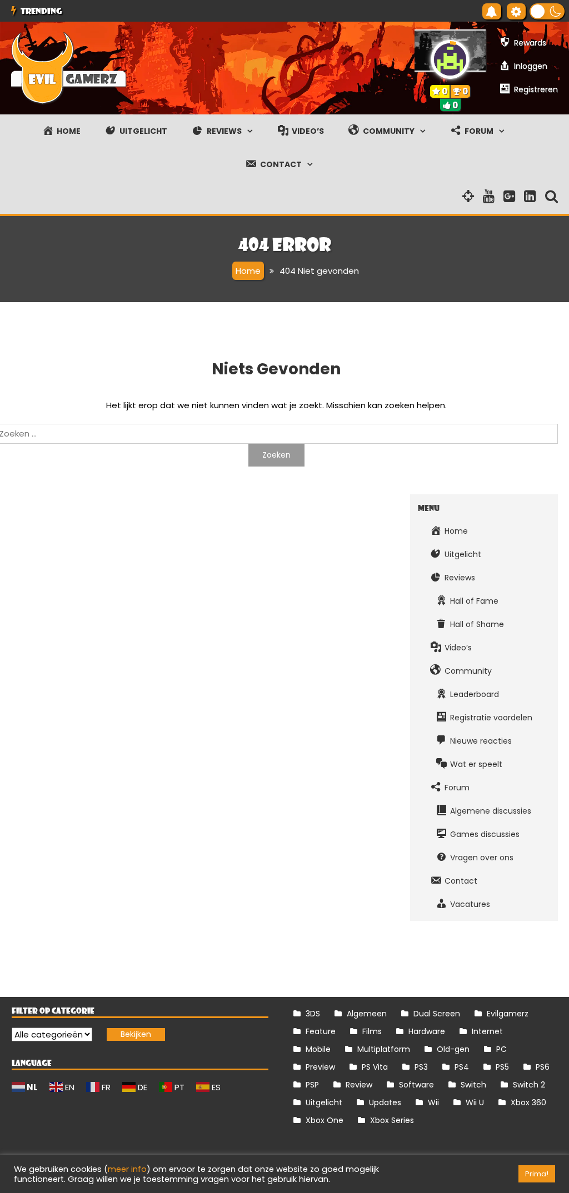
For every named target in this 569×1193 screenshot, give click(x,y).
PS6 (543, 1066)
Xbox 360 (528, 1102)
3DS (313, 1013)
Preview (320, 1066)
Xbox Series (392, 1120)
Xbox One (324, 1120)
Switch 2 (529, 1084)
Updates (385, 1102)
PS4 (462, 1066)
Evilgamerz (507, 1013)
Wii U (475, 1102)
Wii (433, 1102)
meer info (127, 1169)
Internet (487, 1031)
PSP (312, 1084)
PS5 (502, 1066)
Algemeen (367, 1013)
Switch (473, 1084)
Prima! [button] (536, 1174)
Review (359, 1084)
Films (372, 1031)
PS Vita (375, 1066)
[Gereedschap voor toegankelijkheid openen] (516, 11)
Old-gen (453, 1049)
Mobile (318, 1049)
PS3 (421, 1066)
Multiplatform (383, 1049)
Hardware (426, 1031)
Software (416, 1084)
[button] (547, 11)
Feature (321, 1031)
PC (501, 1049)
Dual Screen (436, 1013)
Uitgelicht (324, 1102)
